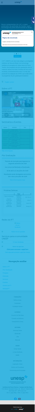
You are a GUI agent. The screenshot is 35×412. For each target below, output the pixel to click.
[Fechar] (32, 32)
